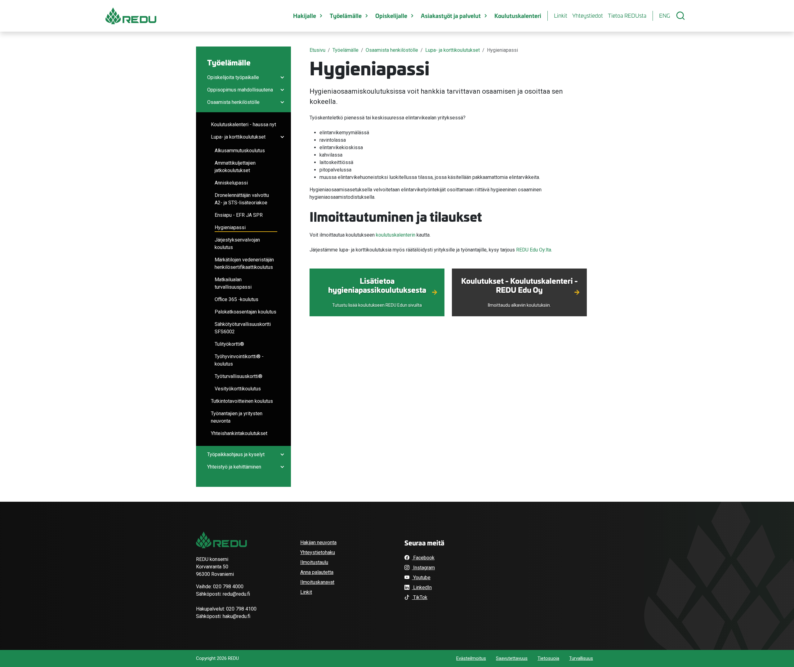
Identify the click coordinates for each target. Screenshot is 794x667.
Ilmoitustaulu (314, 562)
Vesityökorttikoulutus (238, 389)
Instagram (423, 568)
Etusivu (317, 50)
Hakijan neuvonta (318, 542)
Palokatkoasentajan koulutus (245, 312)
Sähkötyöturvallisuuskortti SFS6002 (243, 328)
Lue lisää (377, 303)
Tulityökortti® (229, 344)
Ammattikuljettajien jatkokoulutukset (235, 166)
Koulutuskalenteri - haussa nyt (243, 124)
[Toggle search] (680, 16)
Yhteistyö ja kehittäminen (234, 467)
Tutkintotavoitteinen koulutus (242, 401)
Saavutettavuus (512, 658)
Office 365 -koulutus (236, 299)
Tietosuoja (548, 658)
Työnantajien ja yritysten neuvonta (236, 417)
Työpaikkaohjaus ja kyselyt (236, 454)
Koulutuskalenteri (517, 15)
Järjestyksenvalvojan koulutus (237, 243)
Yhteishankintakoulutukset (239, 433)
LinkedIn (422, 587)
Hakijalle (304, 15)
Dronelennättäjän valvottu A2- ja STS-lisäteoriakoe (242, 199)
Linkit (560, 15)
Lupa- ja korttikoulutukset (238, 137)
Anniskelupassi (231, 183)
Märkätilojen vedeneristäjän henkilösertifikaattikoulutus (244, 263)
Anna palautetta (316, 572)
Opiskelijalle (391, 15)
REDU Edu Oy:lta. (534, 250)
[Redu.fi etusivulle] (130, 15)
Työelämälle (346, 15)
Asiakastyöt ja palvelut (451, 15)
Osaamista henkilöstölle (233, 102)
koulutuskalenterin (395, 235)
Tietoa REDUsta (627, 15)
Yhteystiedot (587, 15)
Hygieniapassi (230, 227)
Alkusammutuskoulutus (240, 150)
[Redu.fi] (221, 539)
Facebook (423, 558)
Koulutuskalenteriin (519, 303)
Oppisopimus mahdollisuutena (240, 90)
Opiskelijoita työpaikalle (233, 77)
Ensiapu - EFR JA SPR (239, 215)
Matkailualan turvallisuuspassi (233, 283)
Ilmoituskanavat (317, 582)
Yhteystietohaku (317, 552)
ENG (664, 15)
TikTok (419, 597)
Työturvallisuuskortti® (238, 376)
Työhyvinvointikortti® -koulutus (239, 360)
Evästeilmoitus (471, 658)
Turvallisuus (581, 658)
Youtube (421, 577)
